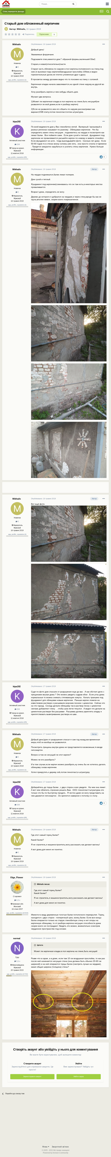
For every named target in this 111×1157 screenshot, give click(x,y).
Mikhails (21, 29)
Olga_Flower (16, 877)
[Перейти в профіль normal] (17, 948)
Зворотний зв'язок (60, 1147)
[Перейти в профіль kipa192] (17, 131)
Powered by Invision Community (55, 1153)
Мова (45, 1147)
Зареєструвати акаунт (32, 1077)
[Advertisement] (65, 488)
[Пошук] (73, 4)
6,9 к (18, 900)
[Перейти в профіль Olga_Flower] (17, 887)
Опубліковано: (43, 44)
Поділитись (29, 34)
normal (16, 938)
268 (18, 144)
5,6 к (18, 961)
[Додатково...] (104, 44)
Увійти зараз (78, 1077)
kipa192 (17, 121)
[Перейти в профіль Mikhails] (6, 29)
